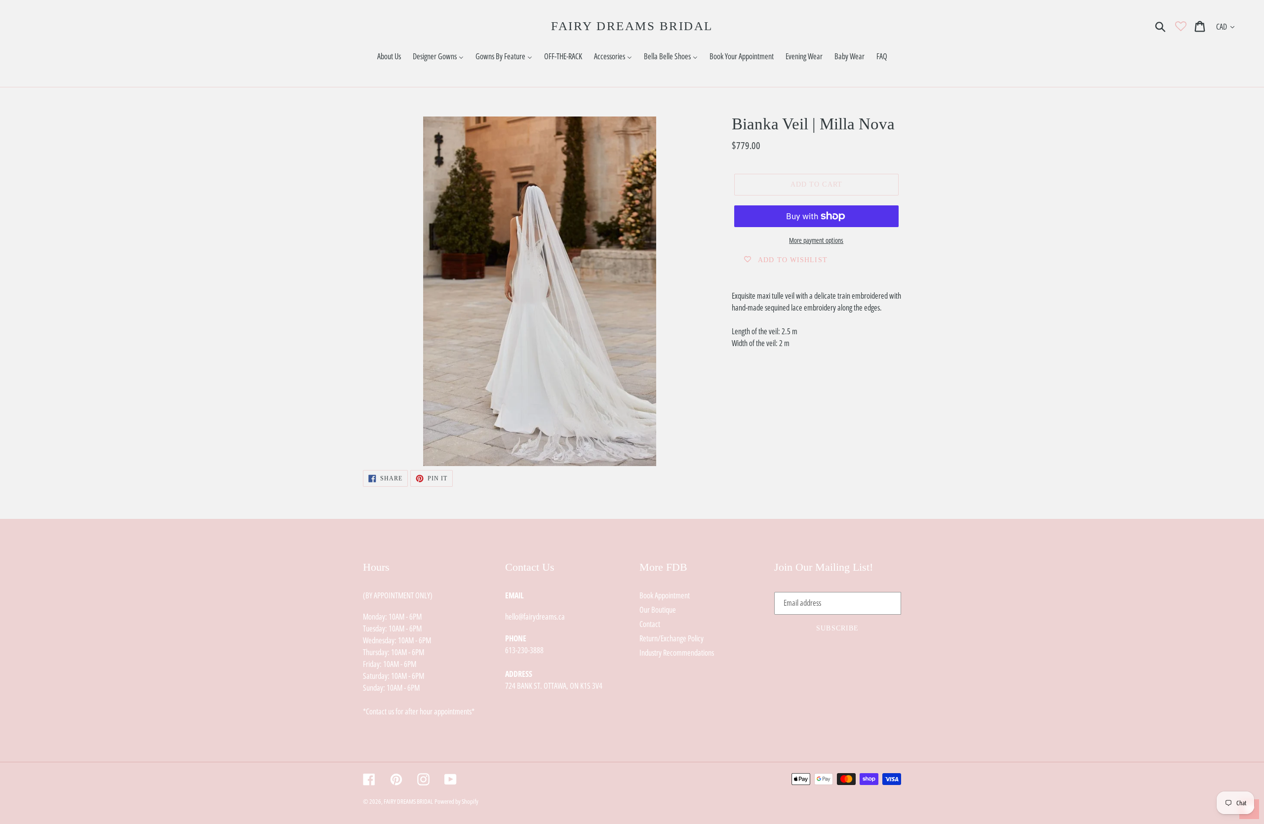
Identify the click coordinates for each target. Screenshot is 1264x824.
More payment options (816, 240)
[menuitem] (389, 56)
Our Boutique (657, 609)
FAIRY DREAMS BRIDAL (632, 26)
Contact (649, 624)
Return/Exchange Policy (671, 638)
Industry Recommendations (676, 652)
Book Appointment (664, 595)
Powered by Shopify (456, 801)
